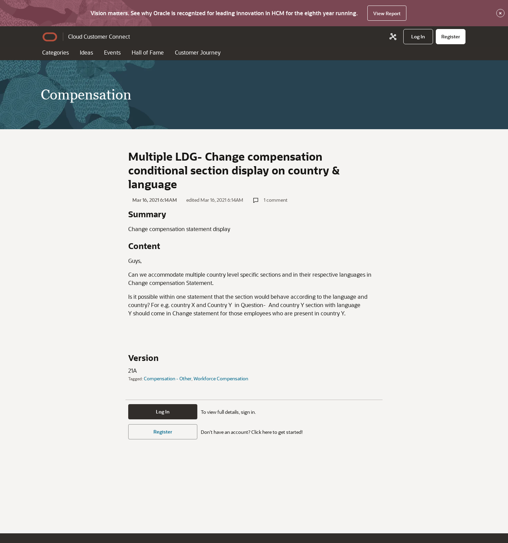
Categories (55, 52)
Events (112, 52)
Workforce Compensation (221, 378)
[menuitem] (418, 36)
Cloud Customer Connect (99, 36)
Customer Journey (197, 52)
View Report (387, 13)
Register (162, 431)
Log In (163, 411)
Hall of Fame (148, 52)
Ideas (86, 52)
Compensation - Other (167, 378)
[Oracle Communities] (393, 36)
